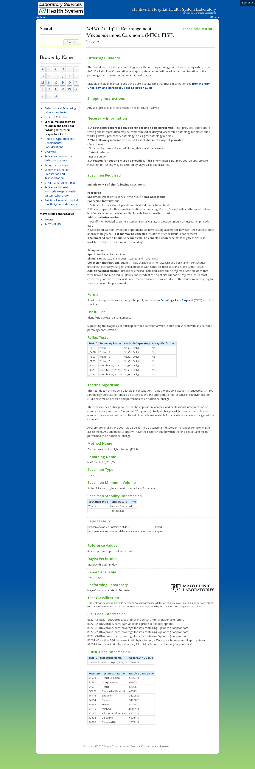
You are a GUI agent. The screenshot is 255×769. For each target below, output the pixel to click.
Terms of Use (53, 224)
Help (216, 17)
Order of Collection (56, 117)
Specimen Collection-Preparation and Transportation (57, 174)
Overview (50, 151)
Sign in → (247, 2)
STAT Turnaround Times (59, 182)
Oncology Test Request (177, 300)
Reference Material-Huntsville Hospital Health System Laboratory (60, 191)
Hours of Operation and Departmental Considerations (59, 143)
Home (42, 17)
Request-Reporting (56, 165)
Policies (49, 219)
